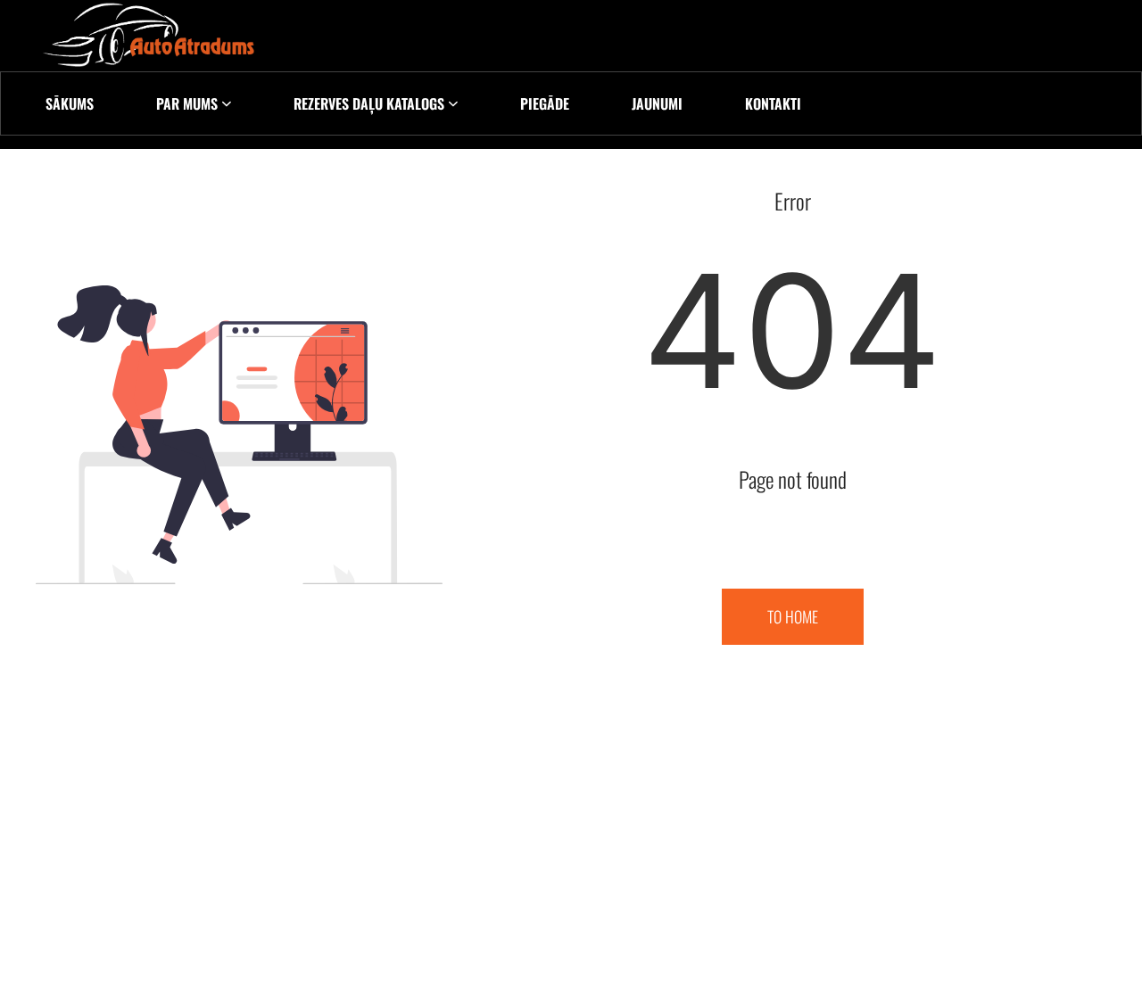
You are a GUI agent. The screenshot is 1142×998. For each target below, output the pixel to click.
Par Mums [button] (187, 103)
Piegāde (544, 103)
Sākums (70, 103)
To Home (792, 616)
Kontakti (773, 103)
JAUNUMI (657, 103)
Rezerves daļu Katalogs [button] (369, 103)
